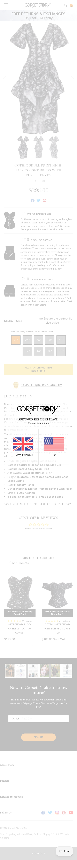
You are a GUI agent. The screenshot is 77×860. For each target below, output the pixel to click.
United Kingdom (23, 455)
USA (54, 455)
